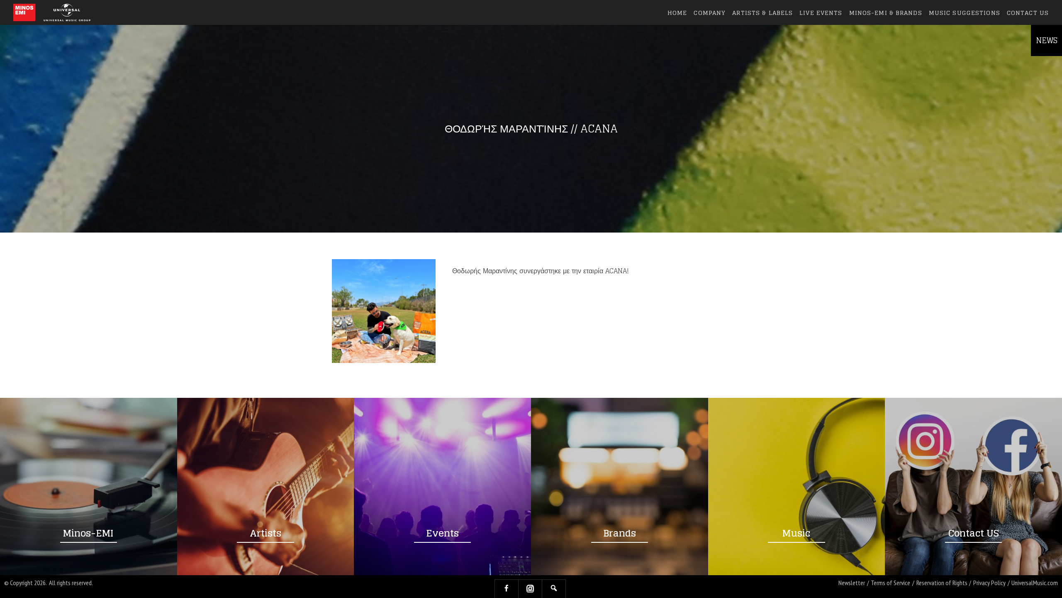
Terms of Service (890, 583)
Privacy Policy (989, 583)
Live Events (820, 12)
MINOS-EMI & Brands (885, 12)
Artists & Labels (762, 12)
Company (710, 12)
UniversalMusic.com (1034, 583)
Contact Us (1028, 12)
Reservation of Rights (941, 583)
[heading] (24, 12)
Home (677, 12)
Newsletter (851, 583)
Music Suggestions (964, 12)
